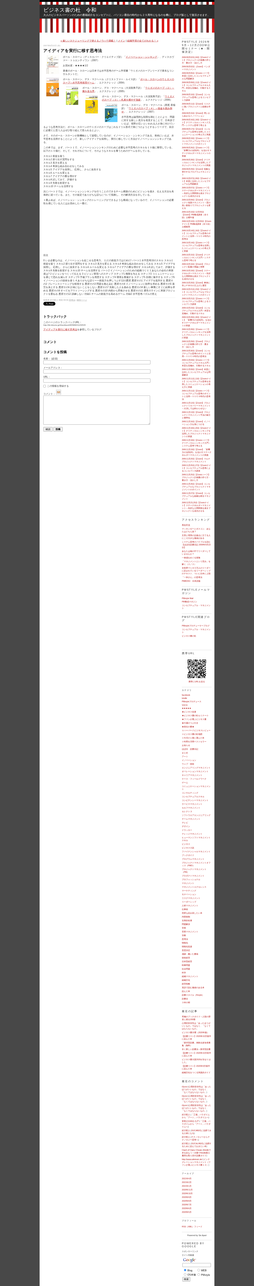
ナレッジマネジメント (192, 834)
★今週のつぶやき (190, 723)
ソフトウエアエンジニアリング (196, 815)
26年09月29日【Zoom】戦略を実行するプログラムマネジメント (196, 172)
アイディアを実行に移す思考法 (60, 329)
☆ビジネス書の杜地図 (192, 734)
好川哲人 (186, 1114)
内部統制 (186, 917)
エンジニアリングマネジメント (196, 768)
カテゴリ (187, 690)
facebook (186, 695)
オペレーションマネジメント (195, 771)
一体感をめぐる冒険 (191, 558)
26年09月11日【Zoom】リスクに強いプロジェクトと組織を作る (196, 106)
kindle (184, 698)
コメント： (49, 393)
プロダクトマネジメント (193, 876)
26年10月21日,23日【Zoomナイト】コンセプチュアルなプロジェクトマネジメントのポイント (196, 292)
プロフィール (189, 1220)
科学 (184, 972)
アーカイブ (188, 1173)
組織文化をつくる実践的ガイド (196, 1072)
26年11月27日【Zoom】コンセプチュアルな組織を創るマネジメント (196, 496)
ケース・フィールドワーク (194, 779)
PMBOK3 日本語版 (191, 581)
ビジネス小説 (188, 848)
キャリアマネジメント (192, 775)
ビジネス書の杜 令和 (69, 10)
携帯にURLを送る (197, 681)
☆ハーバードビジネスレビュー (196, 730)
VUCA (184, 705)
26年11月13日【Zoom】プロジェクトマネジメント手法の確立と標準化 (196, 415)
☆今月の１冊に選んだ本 (193, 738)
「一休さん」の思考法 (192, 577)
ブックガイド (188, 855)
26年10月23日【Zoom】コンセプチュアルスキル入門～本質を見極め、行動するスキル (196, 311)
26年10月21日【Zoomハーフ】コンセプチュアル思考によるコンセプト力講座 (196, 301)
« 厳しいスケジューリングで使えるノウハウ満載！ (88, 40)
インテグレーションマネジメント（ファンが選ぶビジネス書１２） (196, 1162)
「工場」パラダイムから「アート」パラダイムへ (196, 1124)
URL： (46, 376)
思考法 (72, 300)
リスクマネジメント (191, 898)
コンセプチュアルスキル (193, 796)
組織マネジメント (190, 976)
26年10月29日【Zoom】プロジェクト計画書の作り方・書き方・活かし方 (196, 344)
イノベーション (189, 760)
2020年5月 (187, 1212)
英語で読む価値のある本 (193, 987)
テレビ (185, 822)
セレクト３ (187, 811)
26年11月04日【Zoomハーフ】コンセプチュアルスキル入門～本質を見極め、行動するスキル (196, 363)
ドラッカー (187, 830)
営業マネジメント (190, 931)
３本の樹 (186, 1002)
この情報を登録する (57, 386)
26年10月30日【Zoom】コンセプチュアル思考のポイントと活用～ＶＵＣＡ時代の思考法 (196, 353)
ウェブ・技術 (188, 764)
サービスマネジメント (192, 804)
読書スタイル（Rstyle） (193, 995)
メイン (121, 40)
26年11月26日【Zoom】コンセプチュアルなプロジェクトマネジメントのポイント (196, 487)
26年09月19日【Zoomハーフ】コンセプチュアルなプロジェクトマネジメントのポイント (196, 141)
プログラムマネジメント (193, 859)
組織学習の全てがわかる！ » (142, 40)
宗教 (184, 935)
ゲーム (185, 782)
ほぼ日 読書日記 (190, 749)
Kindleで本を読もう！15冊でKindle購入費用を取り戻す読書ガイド (196, 1153)
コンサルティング (190, 793)
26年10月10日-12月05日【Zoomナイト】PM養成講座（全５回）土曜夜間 (196, 224)
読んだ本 (186, 991)
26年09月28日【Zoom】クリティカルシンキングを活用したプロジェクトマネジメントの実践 (196, 162)
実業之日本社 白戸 (190, 1121)
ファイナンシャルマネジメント (196, 851)
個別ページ (82, 300)
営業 (184, 928)
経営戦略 (186, 984)
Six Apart (203, 1235)
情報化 (185, 943)
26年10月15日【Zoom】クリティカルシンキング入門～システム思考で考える (196, 257)
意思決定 (186, 950)
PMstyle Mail (187, 598)
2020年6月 (187, 1208)
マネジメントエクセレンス (194, 887)
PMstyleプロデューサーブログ (196, 626)
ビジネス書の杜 (189, 636)
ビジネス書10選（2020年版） (195, 1032)
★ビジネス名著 (189, 712)
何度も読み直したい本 (192, 913)
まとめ (185, 753)
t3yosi (184, 1087)
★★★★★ (186, 708)
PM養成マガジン (189, 602)
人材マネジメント (190, 905)
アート (185, 756)
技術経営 (186, 958)
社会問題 (186, 969)
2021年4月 (187, 1178)
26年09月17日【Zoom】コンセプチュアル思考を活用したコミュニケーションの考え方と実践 (196, 132)
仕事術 (185, 909)
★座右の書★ (188, 727)
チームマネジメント (191, 819)
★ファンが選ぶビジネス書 (194, 719)
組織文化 (186, 980)
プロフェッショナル (191, 879)
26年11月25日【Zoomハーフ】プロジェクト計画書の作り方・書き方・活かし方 (196, 477)
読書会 (185, 999)
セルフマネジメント (191, 808)
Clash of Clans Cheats (192, 1150)
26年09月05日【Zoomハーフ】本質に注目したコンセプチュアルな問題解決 (196, 76)
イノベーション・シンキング (141, 57)
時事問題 (186, 965)
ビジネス (186, 844)
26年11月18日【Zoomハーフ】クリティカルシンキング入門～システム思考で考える (196, 443)
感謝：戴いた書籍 (190, 954)
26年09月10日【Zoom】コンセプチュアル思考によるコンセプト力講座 (196, 97)
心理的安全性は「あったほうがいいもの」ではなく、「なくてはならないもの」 (196, 1026)
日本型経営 (187, 961)
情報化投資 (187, 946)
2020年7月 (187, 1204)
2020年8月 (187, 1201)
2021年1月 (187, 1186)
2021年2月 (187, 1182)
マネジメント (188, 883)
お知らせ (186, 745)
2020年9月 (187, 1197)
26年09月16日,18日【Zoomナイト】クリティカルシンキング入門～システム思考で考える (196, 122)
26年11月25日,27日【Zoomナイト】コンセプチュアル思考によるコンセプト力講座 (196, 468)
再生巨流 (186, 525)
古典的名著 (187, 920)
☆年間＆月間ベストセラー (194, 741)
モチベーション (189, 894)
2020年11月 (187, 1190)
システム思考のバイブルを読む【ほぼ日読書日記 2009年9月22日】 (196, 545)
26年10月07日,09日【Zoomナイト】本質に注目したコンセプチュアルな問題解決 (196, 181)
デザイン (186, 826)
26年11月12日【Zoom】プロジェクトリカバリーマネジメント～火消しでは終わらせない (196, 406)
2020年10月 (187, 1193)
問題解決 (186, 924)
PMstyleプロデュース (191, 701)
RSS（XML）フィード (192, 1226)
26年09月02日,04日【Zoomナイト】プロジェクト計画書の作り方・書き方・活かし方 (196, 60)
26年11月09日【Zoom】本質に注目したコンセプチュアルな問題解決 (196, 372)
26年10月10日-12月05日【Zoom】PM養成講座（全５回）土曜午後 (195, 215)
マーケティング (189, 891)
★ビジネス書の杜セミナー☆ (195, 715)
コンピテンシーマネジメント (195, 800)
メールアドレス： (53, 367)
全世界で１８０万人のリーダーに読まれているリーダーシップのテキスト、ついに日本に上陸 (196, 571)
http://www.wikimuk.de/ (192, 1159)
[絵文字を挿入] (58, 393)
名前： (50, 358)
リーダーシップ (189, 902)
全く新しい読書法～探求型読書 (196, 1049)
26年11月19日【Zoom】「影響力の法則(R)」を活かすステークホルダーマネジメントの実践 (196, 452)
